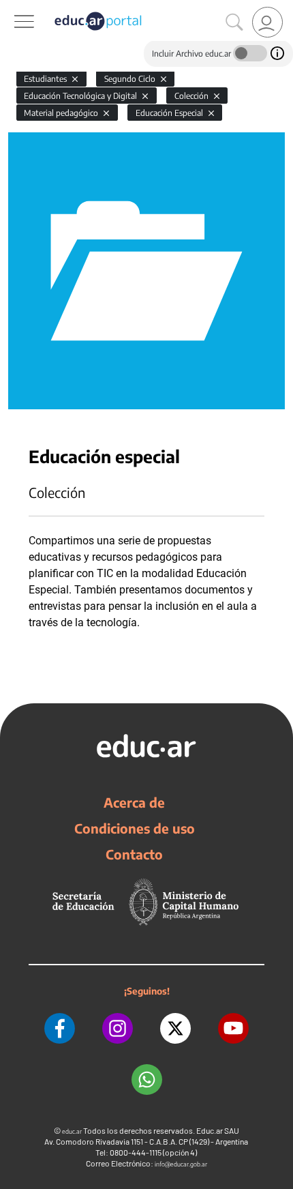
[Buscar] (234, 22)
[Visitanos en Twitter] (175, 1028)
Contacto (134, 854)
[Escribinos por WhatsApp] (146, 1079)
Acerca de (134, 802)
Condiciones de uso (134, 828)
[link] (267, 22)
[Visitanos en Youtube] (233, 1028)
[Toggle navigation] (12, 7)
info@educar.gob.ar (181, 1164)
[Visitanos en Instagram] (117, 1028)
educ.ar (72, 1131)
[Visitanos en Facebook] (59, 1028)
